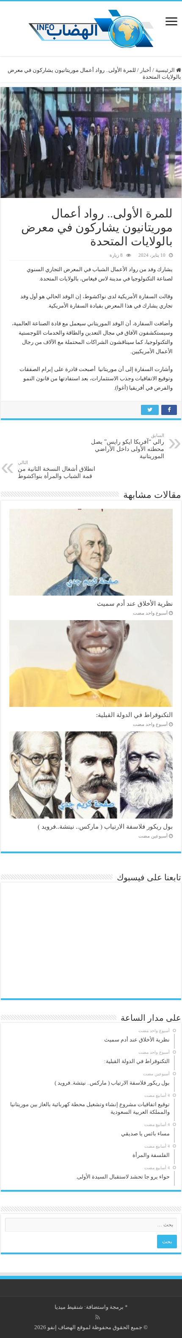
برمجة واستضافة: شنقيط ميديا (89, 1307)
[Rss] (97, 1317)
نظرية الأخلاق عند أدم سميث (135, 603)
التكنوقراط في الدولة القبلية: (134, 714)
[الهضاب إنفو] (91, 27)
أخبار (145, 70)
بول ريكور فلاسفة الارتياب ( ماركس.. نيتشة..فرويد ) (105, 826)
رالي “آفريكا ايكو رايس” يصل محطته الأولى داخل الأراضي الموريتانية (127, 446)
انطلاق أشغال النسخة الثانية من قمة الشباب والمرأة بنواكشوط (56, 469)
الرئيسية (165, 70)
